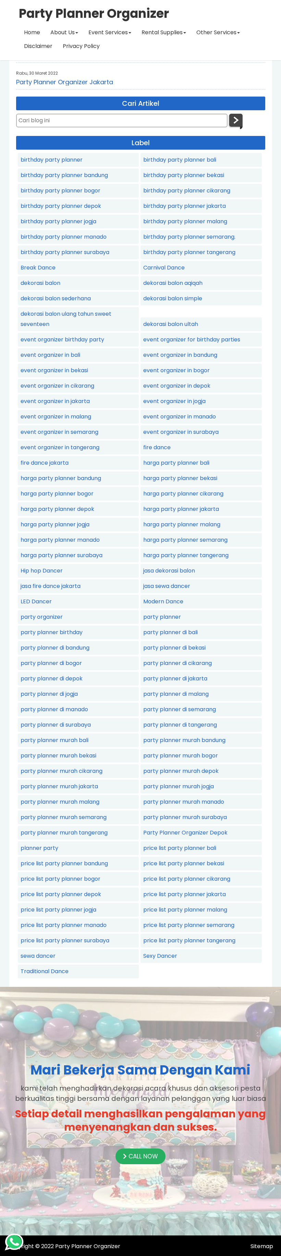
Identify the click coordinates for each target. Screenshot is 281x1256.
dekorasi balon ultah (170, 324)
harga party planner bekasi (180, 478)
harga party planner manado (60, 540)
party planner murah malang (60, 802)
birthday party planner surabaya (65, 252)
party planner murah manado (183, 802)
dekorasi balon (40, 283)
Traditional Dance (45, 971)
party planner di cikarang (177, 663)
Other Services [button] (216, 32)
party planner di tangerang (180, 725)
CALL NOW (142, 1156)
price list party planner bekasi (183, 863)
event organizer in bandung (180, 355)
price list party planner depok (61, 894)
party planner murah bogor (180, 755)
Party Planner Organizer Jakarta (64, 82)
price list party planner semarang (188, 925)
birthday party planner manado (64, 237)
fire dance (157, 447)
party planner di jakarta (175, 678)
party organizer (42, 617)
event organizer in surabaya (181, 432)
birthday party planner (52, 160)
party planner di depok (52, 678)
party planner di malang (176, 694)
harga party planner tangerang (186, 555)
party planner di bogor (51, 663)
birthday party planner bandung (64, 175)
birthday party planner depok (61, 206)
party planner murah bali (54, 740)
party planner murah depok (181, 771)
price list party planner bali (179, 848)
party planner (162, 617)
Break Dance (38, 268)
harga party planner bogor (57, 494)
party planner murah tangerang (64, 833)
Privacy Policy (81, 46)
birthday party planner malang (185, 221)
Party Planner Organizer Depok (185, 833)
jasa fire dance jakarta (51, 586)
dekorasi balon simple (172, 298)
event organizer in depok (176, 386)
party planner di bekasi (174, 648)
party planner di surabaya (56, 725)
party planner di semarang (179, 709)
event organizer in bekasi (54, 370)
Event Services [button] (108, 32)
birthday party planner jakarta (184, 206)
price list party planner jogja (58, 910)
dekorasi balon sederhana (56, 298)
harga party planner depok (57, 509)
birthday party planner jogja (58, 221)
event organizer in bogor (176, 370)
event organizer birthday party (62, 339)
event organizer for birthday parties (191, 339)
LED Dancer (36, 601)
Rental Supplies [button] (162, 32)
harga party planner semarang (185, 540)
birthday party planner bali (179, 160)
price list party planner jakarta (184, 894)
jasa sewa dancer (166, 586)
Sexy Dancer (160, 956)
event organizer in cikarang (57, 386)
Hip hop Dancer (42, 571)
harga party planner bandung (61, 478)
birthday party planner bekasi (183, 175)
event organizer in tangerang (60, 447)
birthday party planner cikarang (186, 190)
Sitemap (262, 1246)
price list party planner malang (185, 910)
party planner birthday (52, 632)
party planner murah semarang (64, 817)
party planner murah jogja (178, 786)
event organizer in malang (56, 416)
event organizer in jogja (174, 401)
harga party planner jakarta (181, 509)
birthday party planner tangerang (189, 252)
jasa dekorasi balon (169, 571)
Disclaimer (38, 46)
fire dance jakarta (45, 463)
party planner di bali (170, 632)
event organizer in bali (50, 355)
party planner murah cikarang (61, 771)
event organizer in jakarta (55, 401)
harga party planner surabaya (61, 555)
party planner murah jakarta (59, 786)
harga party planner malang (181, 524)
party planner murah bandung (184, 740)
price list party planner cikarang (186, 879)
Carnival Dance (164, 268)
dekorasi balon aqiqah (173, 283)
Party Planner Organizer (87, 1246)
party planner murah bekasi (58, 755)
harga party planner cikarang (183, 494)
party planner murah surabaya (185, 817)
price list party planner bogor (60, 879)
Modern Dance (163, 601)
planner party (39, 848)
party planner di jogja (49, 694)
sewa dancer (38, 956)
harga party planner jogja (55, 524)
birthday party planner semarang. (189, 237)
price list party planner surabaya (65, 940)
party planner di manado (54, 709)
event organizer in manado (179, 416)
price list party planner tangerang (189, 940)
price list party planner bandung (64, 863)
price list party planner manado (64, 925)
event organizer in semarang (59, 432)
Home (32, 32)
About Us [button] (62, 32)
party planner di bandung (55, 648)
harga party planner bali (176, 463)
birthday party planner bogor (60, 190)
